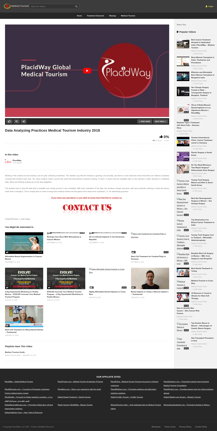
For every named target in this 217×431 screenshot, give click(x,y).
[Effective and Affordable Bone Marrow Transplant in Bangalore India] (183, 76)
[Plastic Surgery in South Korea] (183, 156)
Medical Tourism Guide (15, 352)
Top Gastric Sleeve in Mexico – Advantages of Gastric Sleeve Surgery (201, 325)
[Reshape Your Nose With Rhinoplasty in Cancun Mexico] (66, 233)
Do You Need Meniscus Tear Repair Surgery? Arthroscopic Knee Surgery (202, 167)
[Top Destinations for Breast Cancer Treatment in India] (183, 225)
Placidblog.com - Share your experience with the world (79, 389)
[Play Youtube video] (87, 71)
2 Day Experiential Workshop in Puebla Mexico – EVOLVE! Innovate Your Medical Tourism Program (22, 294)
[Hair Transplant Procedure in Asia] (183, 343)
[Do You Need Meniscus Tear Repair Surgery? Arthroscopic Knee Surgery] (183, 169)
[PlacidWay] (8, 161)
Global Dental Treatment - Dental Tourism (74, 397)
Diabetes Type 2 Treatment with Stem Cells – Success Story (188, 125)
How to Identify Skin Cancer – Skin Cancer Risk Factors (188, 310)
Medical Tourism (128, 16)
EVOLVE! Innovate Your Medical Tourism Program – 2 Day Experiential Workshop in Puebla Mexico (65, 294)
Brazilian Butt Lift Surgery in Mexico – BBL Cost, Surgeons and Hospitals (202, 256)
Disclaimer (156, 427)
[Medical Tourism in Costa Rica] (183, 285)
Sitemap (112, 16)
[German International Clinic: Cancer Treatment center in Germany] (183, 141)
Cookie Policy (201, 427)
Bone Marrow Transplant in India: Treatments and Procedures (202, 60)
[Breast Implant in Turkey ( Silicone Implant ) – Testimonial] (150, 278)
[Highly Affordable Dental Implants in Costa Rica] (108, 278)
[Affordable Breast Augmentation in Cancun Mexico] (24, 243)
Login (210, 6)
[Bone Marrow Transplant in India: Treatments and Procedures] (183, 61)
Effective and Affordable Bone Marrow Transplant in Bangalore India (202, 75)
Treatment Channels (95, 16)
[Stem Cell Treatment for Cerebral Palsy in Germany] (150, 243)
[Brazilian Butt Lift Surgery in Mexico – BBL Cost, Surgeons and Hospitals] (183, 259)
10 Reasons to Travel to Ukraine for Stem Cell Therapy (201, 295)
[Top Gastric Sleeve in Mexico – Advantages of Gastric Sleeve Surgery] (183, 327)
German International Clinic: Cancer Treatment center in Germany (201, 140)
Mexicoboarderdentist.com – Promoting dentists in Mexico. (187, 405)
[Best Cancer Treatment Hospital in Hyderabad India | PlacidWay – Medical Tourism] (183, 44)
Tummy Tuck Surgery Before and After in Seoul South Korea (202, 182)
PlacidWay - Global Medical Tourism (19, 382)
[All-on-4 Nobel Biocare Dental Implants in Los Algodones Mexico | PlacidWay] (183, 109)
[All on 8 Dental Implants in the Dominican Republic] (108, 233)
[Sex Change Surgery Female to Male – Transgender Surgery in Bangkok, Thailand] (183, 91)
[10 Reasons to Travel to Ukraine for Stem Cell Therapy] (183, 297)
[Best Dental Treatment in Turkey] (183, 272)
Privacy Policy (185, 427)
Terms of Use (170, 427)
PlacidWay (17, 160)
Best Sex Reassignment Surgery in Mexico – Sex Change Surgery (201, 201)
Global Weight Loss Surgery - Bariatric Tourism (182, 397)
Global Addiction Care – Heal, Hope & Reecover (24, 413)
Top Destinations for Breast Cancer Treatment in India (202, 222)
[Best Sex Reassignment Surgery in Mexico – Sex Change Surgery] (183, 207)
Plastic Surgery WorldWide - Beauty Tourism (75, 405)
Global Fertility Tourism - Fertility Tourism (127, 397)
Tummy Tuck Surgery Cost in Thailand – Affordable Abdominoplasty (202, 237)
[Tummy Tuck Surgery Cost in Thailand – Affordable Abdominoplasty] (183, 242)
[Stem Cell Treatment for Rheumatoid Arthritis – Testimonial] (24, 316)
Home (79, 16)
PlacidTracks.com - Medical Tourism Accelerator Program (80, 382)
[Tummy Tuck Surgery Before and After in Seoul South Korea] (183, 187)
